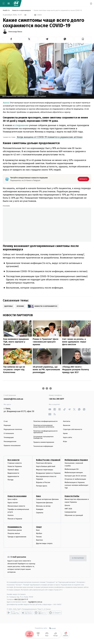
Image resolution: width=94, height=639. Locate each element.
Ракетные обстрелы (44, 463)
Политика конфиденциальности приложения (45, 431)
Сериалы (39, 513)
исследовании (20, 125)
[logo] (16, 3)
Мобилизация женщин (74, 472)
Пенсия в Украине (15, 519)
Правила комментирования (43, 442)
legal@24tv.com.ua (35, 602)
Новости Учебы (72, 496)
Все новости (13, 460)
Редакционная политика (13, 429)
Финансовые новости (16, 506)
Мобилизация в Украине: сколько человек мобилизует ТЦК (76, 485)
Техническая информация (43, 446)
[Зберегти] (83, 39)
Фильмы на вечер (43, 506)
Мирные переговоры (44, 470)
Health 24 (6, 10)
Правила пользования (12, 445)
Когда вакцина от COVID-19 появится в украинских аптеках (49, 137)
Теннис (39, 537)
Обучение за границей (74, 515)
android (13, 613)
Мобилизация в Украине (76, 460)
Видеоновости (13, 473)
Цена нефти (12, 499)
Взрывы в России (43, 482)
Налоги (10, 515)
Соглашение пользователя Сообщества (43, 437)
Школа (67, 505)
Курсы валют (13, 503)
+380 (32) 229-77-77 (21, 599)
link (50, 409)
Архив (65, 433)
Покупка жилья (14, 533)
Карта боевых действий (45, 466)
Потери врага (41, 486)
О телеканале (9, 433)
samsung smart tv (55, 613)
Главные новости (15, 463)
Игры (65, 441)
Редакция (7, 425)
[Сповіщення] (91, 3)
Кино (38, 496)
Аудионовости (13, 476)
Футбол (39, 533)
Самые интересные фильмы (47, 499)
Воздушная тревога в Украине (48, 473)
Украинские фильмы (44, 503)
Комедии (39, 509)
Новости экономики (17, 496)
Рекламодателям (10, 441)
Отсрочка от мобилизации (75, 479)
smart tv (40, 613)
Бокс (38, 530)
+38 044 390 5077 (56, 399)
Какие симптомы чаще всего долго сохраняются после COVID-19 (57, 10)
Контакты (66, 421)
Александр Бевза (15, 32)
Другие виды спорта (44, 543)
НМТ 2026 (68, 509)
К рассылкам (78, 558)
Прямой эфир (13, 470)
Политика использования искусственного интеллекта (43, 426)
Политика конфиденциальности (45, 421)
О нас (6, 421)
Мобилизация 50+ (72, 469)
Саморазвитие (70, 512)
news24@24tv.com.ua (13, 399)
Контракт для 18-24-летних (75, 476)
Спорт (39, 527)
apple (27, 613)
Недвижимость (15, 527)
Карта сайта (67, 437)
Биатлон (39, 540)
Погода (10, 480)
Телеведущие (9, 437)
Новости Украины (15, 466)
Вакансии (66, 425)
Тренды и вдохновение (17, 537)
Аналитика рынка (15, 530)
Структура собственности (72, 429)
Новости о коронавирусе (21, 10)
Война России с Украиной (48, 460)
